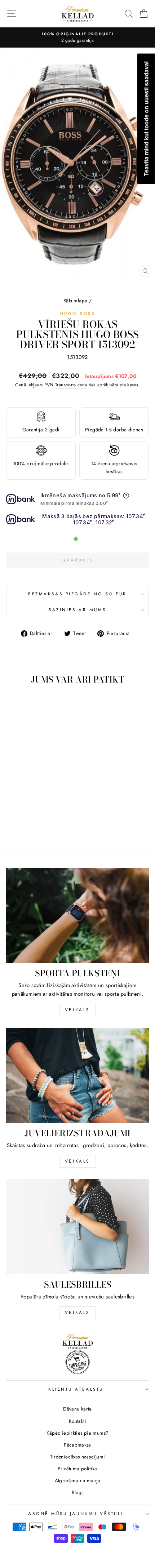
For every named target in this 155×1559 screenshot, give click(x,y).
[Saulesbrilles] (77, 1226)
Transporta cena (71, 385)
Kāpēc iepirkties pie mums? (77, 1432)
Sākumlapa (75, 300)
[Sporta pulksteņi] (77, 915)
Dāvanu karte (77, 1408)
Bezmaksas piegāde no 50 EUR (77, 594)
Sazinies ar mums (77, 610)
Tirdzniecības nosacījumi (77, 1456)
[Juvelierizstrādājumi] (77, 1075)
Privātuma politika (77, 1468)
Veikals (77, 1010)
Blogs (78, 1492)
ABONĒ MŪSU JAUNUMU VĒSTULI (75, 1513)
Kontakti (77, 1421)
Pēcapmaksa (77, 1444)
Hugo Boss (77, 313)
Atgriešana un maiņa (78, 1480)
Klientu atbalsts (75, 1389)
